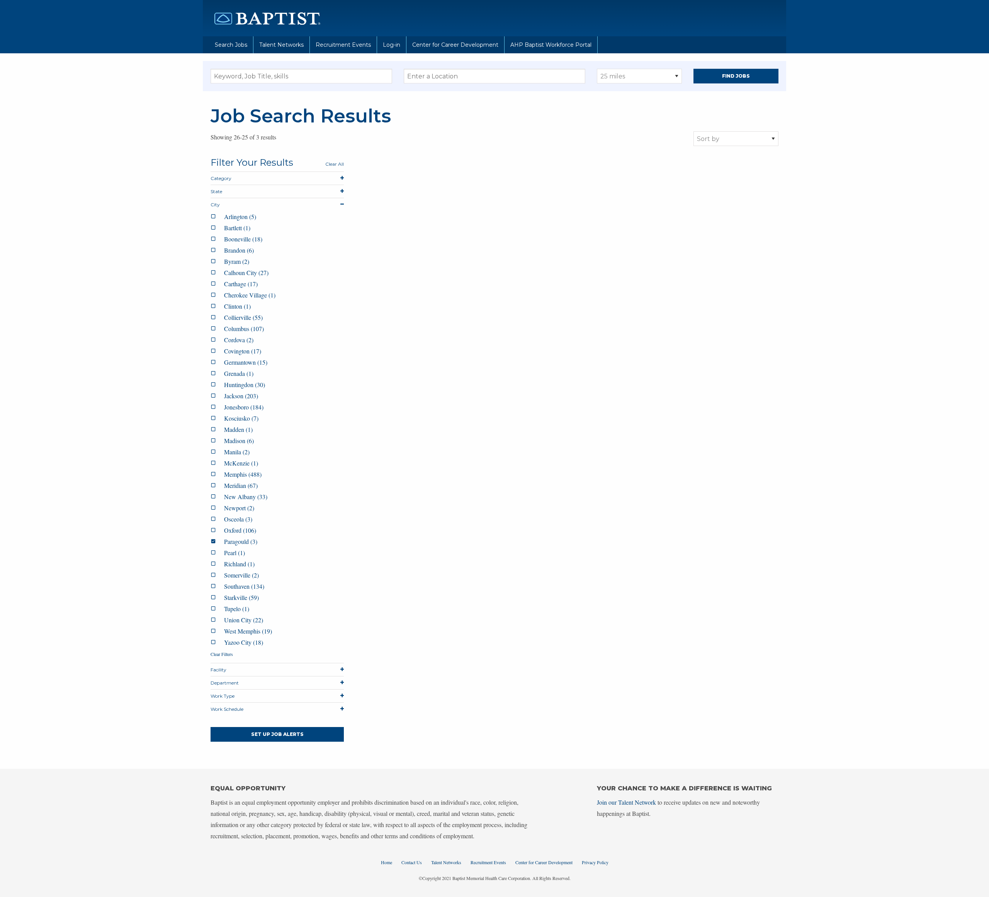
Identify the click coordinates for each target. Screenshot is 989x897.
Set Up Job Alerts (277, 734)
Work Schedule (227, 709)
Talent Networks (281, 44)
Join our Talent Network (626, 802)
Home (386, 862)
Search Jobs (231, 44)
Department (225, 682)
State (216, 191)
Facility (218, 669)
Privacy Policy (595, 862)
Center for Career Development (455, 44)
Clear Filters (222, 654)
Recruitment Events (343, 44)
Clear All (334, 164)
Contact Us (411, 862)
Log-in (391, 44)
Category (221, 178)
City (215, 204)
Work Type (223, 695)
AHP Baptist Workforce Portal (550, 44)
